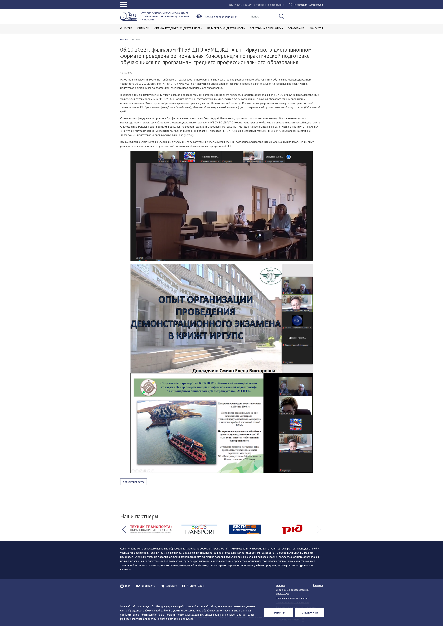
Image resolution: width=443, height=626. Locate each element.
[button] (124, 529)
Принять (279, 612)
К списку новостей (133, 482)
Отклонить (310, 612)
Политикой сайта (149, 614)
